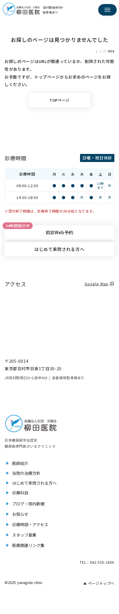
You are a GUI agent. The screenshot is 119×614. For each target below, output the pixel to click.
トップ (100, 51)
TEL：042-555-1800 (97, 562)
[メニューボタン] (107, 10)
